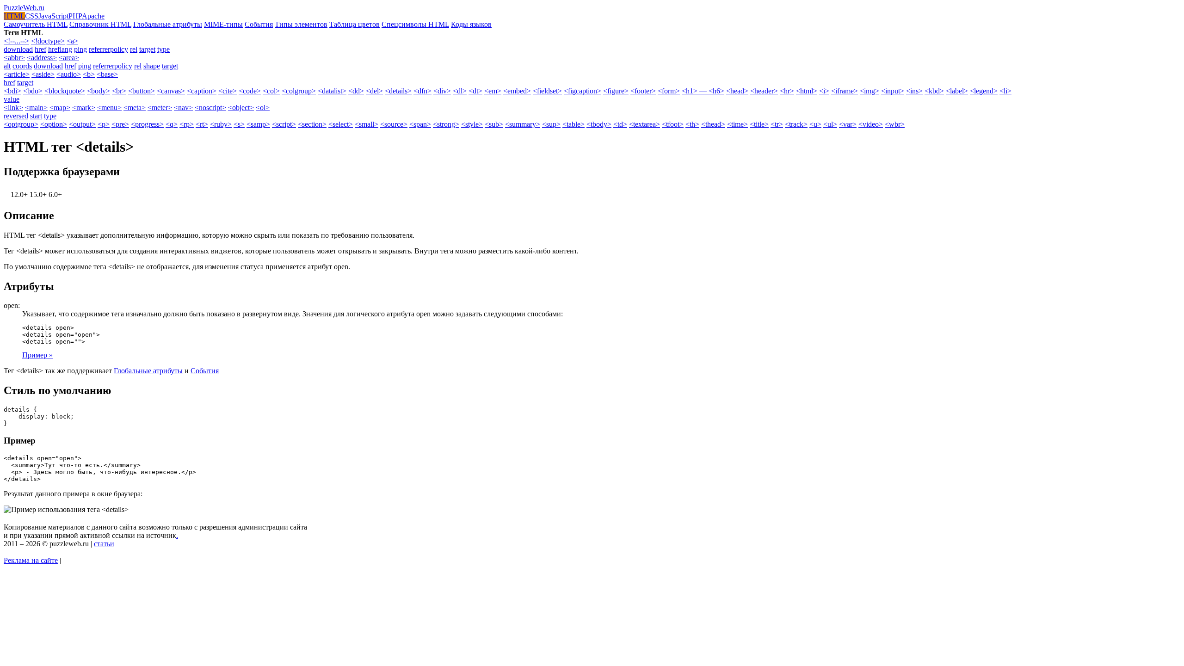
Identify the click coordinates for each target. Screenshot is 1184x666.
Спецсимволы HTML (415, 24)
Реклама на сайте (31, 560)
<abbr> (14, 58)
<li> (1005, 91)
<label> (957, 91)
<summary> (522, 124)
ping (80, 49)
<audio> (68, 74)
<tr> (777, 124)
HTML (14, 16)
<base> (107, 74)
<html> (806, 91)
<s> (239, 124)
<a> (72, 41)
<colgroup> (299, 91)
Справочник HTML (100, 24)
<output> (82, 124)
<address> (42, 58)
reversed (16, 116)
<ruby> (221, 124)
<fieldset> (547, 91)
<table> (573, 124)
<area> (69, 58)
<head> (737, 91)
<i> (824, 91)
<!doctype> (48, 41)
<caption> (201, 91)
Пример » (37, 355)
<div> (442, 91)
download (18, 49)
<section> (312, 124)
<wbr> (895, 124)
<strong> (446, 124)
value (11, 99)
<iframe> (844, 91)
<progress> (147, 124)
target (147, 49)
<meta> (134, 107)
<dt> (475, 91)
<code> (250, 91)
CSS (31, 16)
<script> (284, 124)
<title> (759, 124)
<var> (848, 124)
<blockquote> (64, 91)
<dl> (460, 91)
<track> (796, 124)
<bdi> (12, 91)
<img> (869, 91)
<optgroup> (21, 124)
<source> (393, 124)
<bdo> (33, 91)
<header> (764, 91)
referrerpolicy (108, 49)
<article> (17, 74)
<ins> (914, 91)
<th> (692, 124)
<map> (59, 107)
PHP (75, 16)
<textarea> (644, 124)
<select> (340, 124)
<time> (737, 124)
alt (7, 66)
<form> (669, 91)
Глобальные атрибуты (167, 24)
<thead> (713, 124)
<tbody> (598, 124)
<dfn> (422, 91)
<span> (420, 124)
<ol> (263, 107)
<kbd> (934, 91)
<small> (366, 124)
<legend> (984, 91)
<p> (104, 124)
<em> (492, 91)
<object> (241, 107)
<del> (374, 91)
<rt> (202, 124)
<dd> (356, 91)
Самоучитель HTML (36, 24)
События (259, 24)
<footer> (643, 91)
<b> (89, 74)
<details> (398, 91)
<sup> (551, 124)
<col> (271, 91)
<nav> (183, 107)
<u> (815, 124)
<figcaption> (582, 91)
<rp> (186, 124)
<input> (892, 91)
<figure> (616, 91)
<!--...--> (16, 41)
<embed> (517, 91)
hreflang (60, 49)
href (40, 49)
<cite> (227, 91)
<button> (141, 91)
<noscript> (210, 107)
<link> (13, 107)
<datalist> (332, 91)
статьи (104, 544)
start (36, 116)
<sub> (494, 124)
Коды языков (471, 24)
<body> (98, 91)
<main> (36, 107)
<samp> (258, 124)
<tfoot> (673, 124)
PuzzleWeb (24, 8)
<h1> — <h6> (703, 91)
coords (22, 66)
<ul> (830, 124)
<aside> (43, 74)
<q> (172, 124)
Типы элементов (301, 24)
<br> (119, 91)
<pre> (120, 124)
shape (151, 66)
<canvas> (171, 91)
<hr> (787, 91)
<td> (620, 124)
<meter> (160, 107)
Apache (93, 16)
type (163, 49)
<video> (870, 124)
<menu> (109, 107)
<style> (472, 124)
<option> (53, 124)
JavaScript (53, 16)
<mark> (83, 107)
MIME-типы (223, 24)
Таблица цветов (354, 24)
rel (133, 49)
